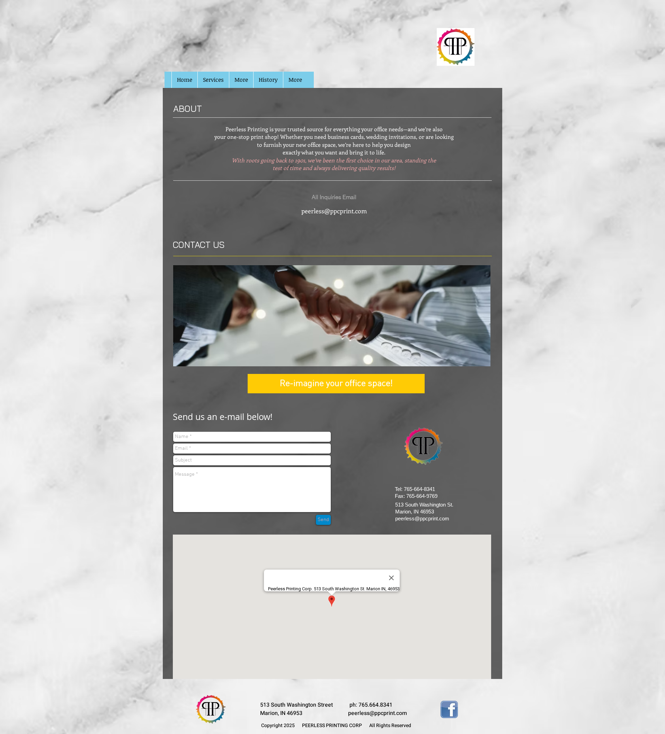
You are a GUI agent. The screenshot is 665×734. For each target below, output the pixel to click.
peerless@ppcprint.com (334, 211)
